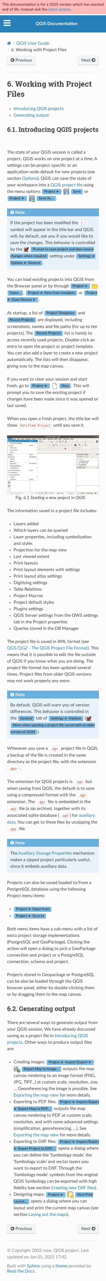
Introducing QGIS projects (39, 109)
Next (86, 60)
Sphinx (33, 1266)
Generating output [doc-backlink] (41, 1008)
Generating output (31, 115)
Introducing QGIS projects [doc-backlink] (52, 129)
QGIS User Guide (32, 43)
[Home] (9, 43)
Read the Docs (21, 1271)
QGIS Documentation (56, 24)
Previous (23, 60)
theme (61, 1266)
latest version (59, 9)
